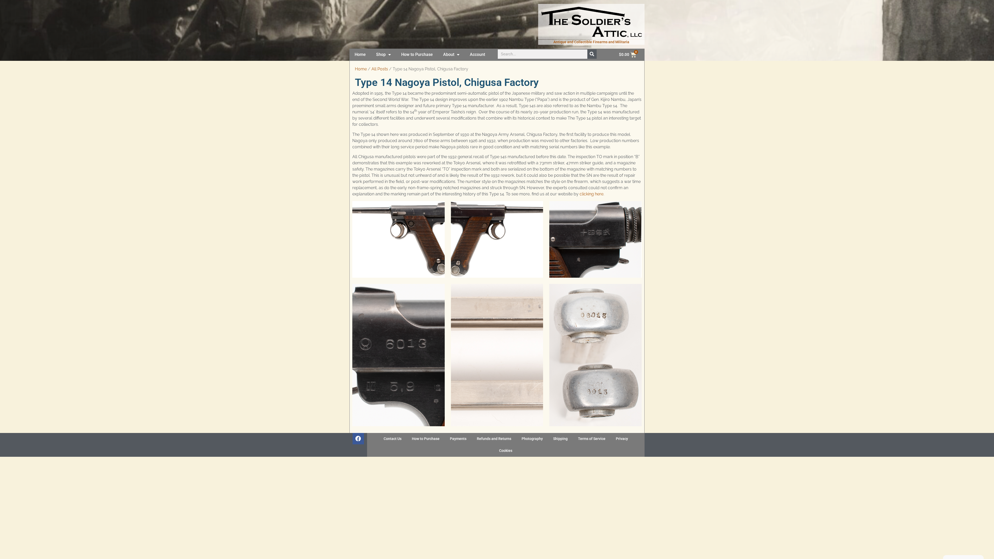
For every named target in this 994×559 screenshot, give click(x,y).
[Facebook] (358, 438)
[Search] (592, 54)
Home (360, 54)
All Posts (379, 69)
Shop (381, 54)
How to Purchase (417, 54)
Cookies (505, 450)
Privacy (622, 439)
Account (477, 54)
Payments (458, 439)
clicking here (591, 194)
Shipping (560, 439)
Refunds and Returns (494, 439)
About (448, 54)
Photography (532, 439)
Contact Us (392, 439)
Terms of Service (591, 439)
